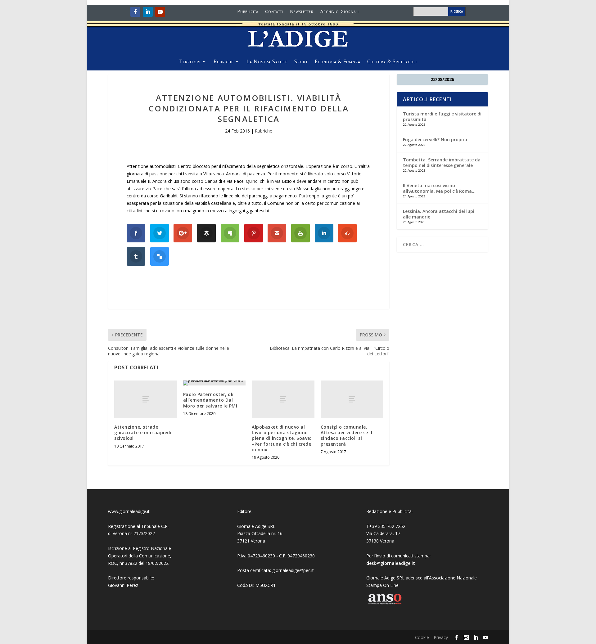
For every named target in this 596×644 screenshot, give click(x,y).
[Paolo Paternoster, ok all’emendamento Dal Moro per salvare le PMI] (214, 383)
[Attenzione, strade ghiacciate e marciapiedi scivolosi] (145, 399)
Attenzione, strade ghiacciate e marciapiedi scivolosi (142, 432)
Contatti (274, 11)
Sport (301, 62)
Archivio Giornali (339, 11)
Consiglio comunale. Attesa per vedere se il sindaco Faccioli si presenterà (346, 435)
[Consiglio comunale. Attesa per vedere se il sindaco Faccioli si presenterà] (352, 399)
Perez (132, 585)
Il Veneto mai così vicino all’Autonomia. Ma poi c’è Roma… (439, 188)
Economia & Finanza (337, 62)
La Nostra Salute (266, 62)
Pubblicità (247, 11)
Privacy (441, 637)
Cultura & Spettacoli (392, 62)
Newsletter (302, 11)
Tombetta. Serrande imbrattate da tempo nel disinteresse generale (442, 162)
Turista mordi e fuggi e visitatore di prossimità (442, 116)
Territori (190, 62)
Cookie (422, 637)
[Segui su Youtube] (160, 12)
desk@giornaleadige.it (390, 563)
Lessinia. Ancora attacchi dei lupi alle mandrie (438, 214)
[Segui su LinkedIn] (148, 12)
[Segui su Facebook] (135, 12)
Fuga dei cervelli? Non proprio (435, 139)
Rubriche (223, 62)
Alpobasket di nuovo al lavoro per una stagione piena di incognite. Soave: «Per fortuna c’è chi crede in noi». (281, 438)
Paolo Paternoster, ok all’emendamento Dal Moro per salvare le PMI (210, 399)
